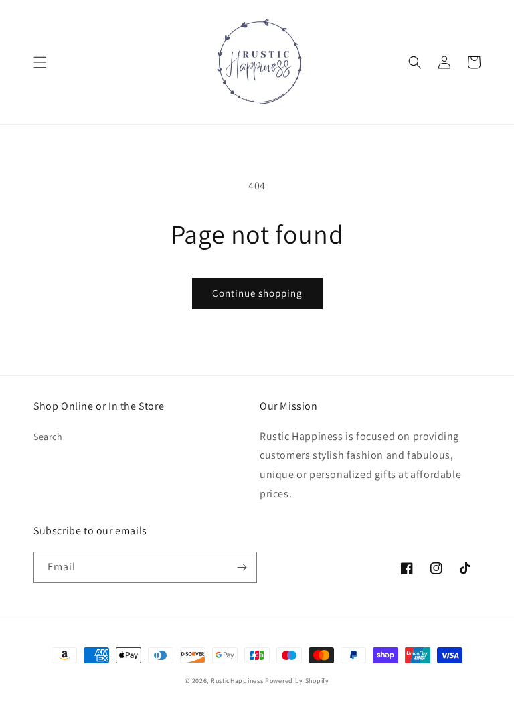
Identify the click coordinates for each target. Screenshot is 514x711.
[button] (40, 62)
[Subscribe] (241, 567)
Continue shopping (257, 293)
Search (48, 436)
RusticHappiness (237, 680)
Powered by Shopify (297, 680)
